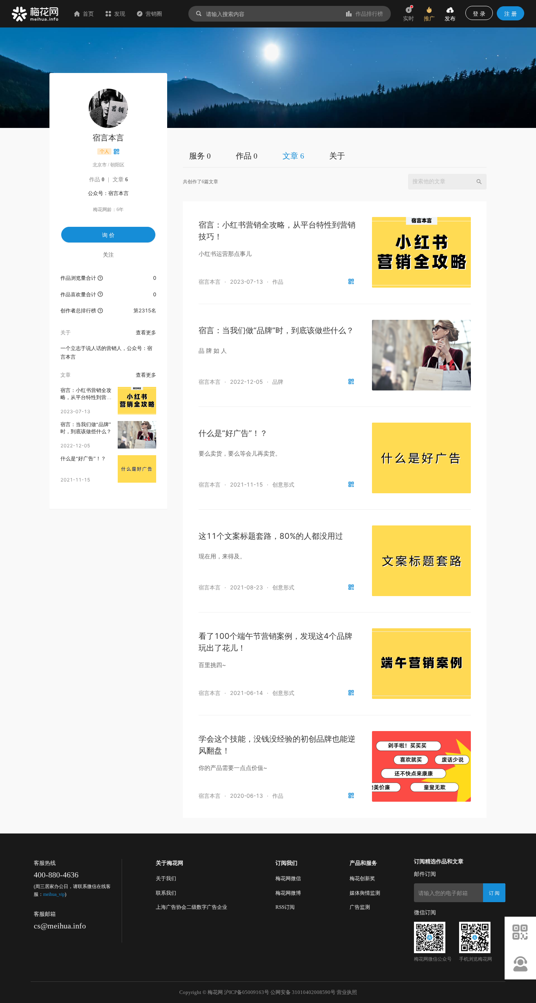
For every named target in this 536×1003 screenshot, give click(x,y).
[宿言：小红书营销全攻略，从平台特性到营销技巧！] (137, 400)
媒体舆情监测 (365, 893)
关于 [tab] (337, 155)
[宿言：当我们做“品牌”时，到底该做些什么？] (137, 435)
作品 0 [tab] (246, 155)
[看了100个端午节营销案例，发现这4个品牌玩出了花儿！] (421, 663)
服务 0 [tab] (200, 155)
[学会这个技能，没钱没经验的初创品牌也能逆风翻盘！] (421, 766)
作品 (96, 179)
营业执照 (347, 992)
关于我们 (166, 878)
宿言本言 (210, 281)
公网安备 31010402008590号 (302, 992)
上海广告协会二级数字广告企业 (191, 907)
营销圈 (154, 13)
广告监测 (360, 907)
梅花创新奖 (362, 878)
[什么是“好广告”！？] (137, 469)
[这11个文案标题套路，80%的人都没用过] (421, 560)
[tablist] (335, 156)
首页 (88, 13)
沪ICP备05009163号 (246, 992)
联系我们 (166, 893)
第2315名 (144, 310)
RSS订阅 (285, 907)
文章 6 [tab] (293, 155)
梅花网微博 (288, 893)
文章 (120, 179)
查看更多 (146, 332)
